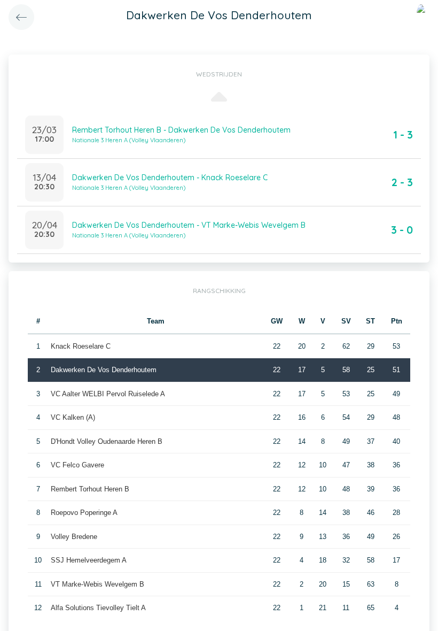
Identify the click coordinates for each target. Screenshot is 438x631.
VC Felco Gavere (77, 465)
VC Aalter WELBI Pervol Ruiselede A (108, 394)
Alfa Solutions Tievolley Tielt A (98, 608)
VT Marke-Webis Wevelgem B (97, 584)
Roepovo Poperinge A (84, 513)
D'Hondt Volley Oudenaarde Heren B (106, 441)
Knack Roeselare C (81, 346)
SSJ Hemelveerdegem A (89, 560)
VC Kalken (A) (73, 417)
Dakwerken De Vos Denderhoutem (104, 370)
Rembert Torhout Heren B (90, 489)
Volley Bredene (74, 537)
